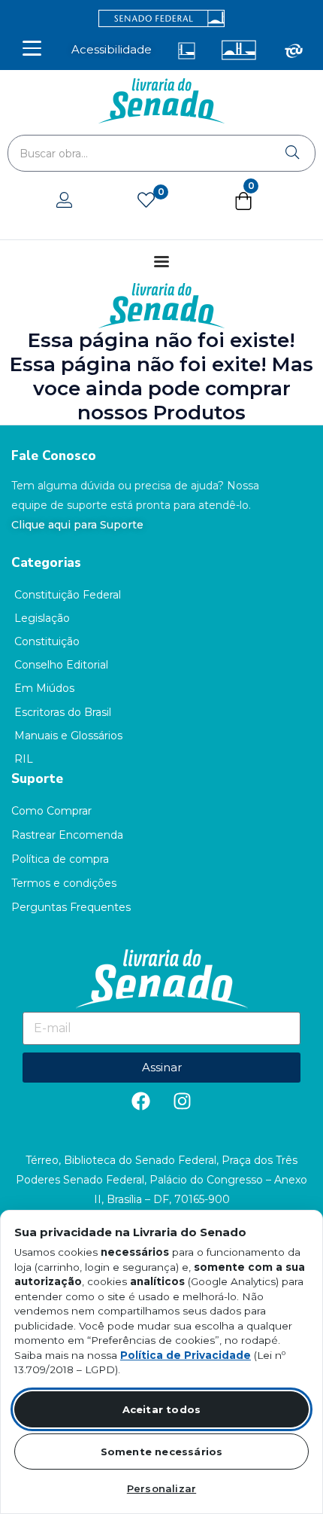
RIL (23, 759)
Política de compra (60, 859)
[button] (243, 204)
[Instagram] (182, 1101)
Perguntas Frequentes (71, 907)
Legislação (42, 618)
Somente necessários (162, 1451)
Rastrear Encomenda (67, 835)
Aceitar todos (161, 1409)
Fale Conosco (53, 456)
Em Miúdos (44, 688)
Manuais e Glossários (68, 735)
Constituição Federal (67, 595)
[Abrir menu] (32, 48)
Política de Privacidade (185, 1355)
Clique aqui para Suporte (77, 525)
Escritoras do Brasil (62, 712)
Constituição (47, 641)
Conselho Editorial (61, 665)
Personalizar (161, 1488)
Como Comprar (51, 811)
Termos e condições (63, 883)
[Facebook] (141, 1101)
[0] (146, 201)
